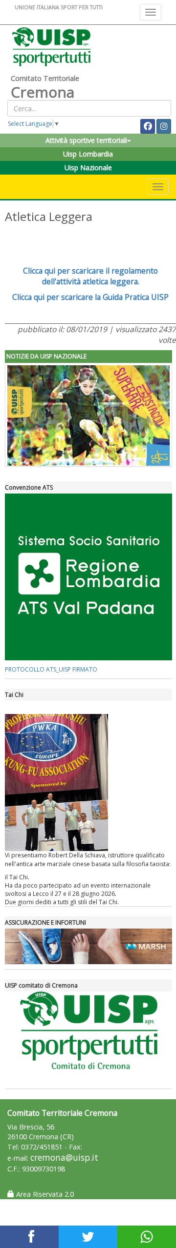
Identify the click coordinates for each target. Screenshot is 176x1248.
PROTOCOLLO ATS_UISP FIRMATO (51, 669)
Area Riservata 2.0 (44, 1194)
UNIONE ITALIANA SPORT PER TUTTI (59, 7)
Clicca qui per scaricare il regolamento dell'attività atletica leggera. (90, 276)
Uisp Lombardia (88, 153)
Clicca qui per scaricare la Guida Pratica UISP (90, 297)
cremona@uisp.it (64, 1157)
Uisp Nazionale (88, 167)
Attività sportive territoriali (86, 140)
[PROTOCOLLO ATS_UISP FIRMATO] (88, 577)
